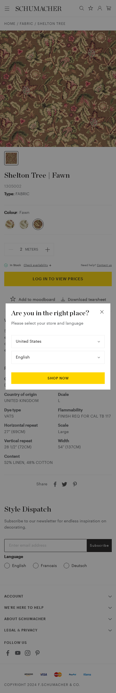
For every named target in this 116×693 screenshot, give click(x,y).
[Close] (102, 312)
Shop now (58, 378)
